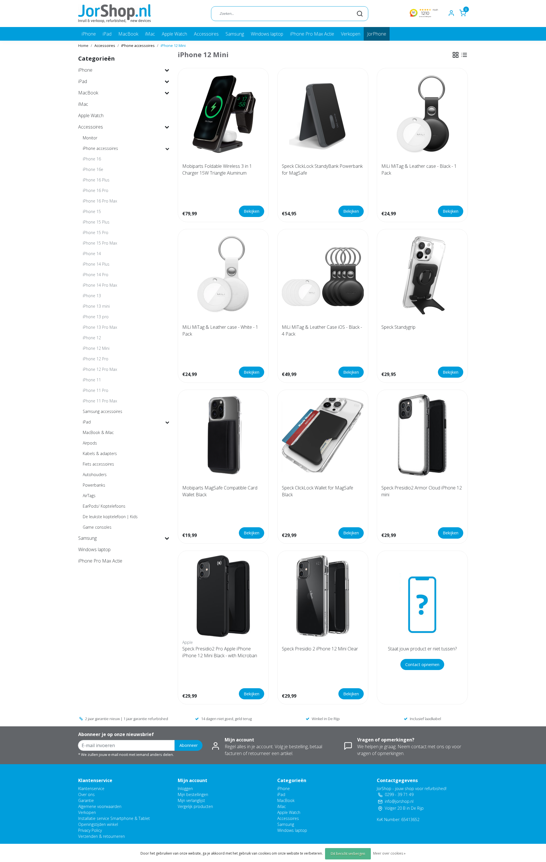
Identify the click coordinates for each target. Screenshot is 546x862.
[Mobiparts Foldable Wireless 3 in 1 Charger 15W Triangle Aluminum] (223, 113)
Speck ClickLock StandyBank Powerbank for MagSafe (322, 169)
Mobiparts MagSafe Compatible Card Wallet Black (219, 491)
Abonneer (188, 745)
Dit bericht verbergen (348, 853)
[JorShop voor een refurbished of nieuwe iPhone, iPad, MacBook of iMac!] (114, 13)
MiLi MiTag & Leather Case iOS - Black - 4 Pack (322, 330)
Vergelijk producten (195, 806)
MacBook (128, 34)
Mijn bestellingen (193, 794)
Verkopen (350, 34)
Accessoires (206, 34)
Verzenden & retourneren (101, 836)
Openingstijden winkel (98, 824)
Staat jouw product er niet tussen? (422, 649)
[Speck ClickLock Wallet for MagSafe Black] (323, 435)
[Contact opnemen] (422, 596)
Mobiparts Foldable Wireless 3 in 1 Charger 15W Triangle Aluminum (217, 169)
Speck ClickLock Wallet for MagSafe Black (317, 491)
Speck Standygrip (398, 327)
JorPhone (376, 34)
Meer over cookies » (389, 853)
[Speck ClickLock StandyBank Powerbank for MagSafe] (323, 113)
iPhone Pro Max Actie (312, 34)
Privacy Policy (90, 830)
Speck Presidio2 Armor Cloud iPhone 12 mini (421, 491)
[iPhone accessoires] (167, 148)
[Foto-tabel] (455, 55)
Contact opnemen (422, 664)
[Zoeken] (359, 13)
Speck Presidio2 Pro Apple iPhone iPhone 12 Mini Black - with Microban (219, 652)
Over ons (86, 794)
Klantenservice (91, 788)
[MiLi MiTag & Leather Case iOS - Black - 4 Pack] (323, 274)
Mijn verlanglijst (191, 800)
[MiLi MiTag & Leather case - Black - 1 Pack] (422, 113)
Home (83, 45)
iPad (107, 34)
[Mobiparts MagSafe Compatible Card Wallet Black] (223, 435)
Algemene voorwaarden (99, 806)
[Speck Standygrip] (422, 274)
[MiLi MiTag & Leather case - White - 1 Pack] (223, 274)
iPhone (89, 34)
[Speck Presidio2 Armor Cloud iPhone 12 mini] (422, 435)
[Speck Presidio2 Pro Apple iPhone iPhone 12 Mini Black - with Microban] (223, 596)
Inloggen (185, 788)
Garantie (86, 800)
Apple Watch (174, 34)
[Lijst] (464, 55)
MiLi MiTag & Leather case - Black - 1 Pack (419, 169)
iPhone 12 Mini (173, 45)
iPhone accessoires (138, 45)
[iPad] (167, 422)
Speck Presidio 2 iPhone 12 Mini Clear (320, 649)
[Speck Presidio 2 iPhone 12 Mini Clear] (323, 596)
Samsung (235, 34)
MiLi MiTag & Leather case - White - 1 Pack (220, 330)
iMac (150, 34)
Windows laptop (267, 34)
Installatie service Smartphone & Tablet (114, 818)
